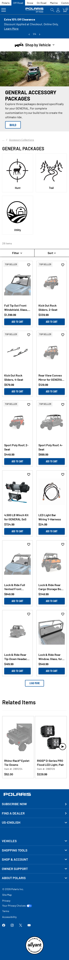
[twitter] (20, 925)
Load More (34, 683)
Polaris (6, 2)
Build (13, 125)
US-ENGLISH (11, 822)
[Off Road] (34, 9)
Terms (5, 911)
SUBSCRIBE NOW (14, 804)
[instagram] (12, 925)
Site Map (7, 894)
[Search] (52, 9)
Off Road (18, 2)
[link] (34, 841)
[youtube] (29, 925)
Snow (30, 2)
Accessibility (9, 916)
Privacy (6, 900)
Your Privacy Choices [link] (14, 905)
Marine (54, 2)
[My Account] (58, 9)
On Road (41, 2)
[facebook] (3, 925)
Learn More (11, 28)
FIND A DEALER (13, 813)
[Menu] (3, 9)
